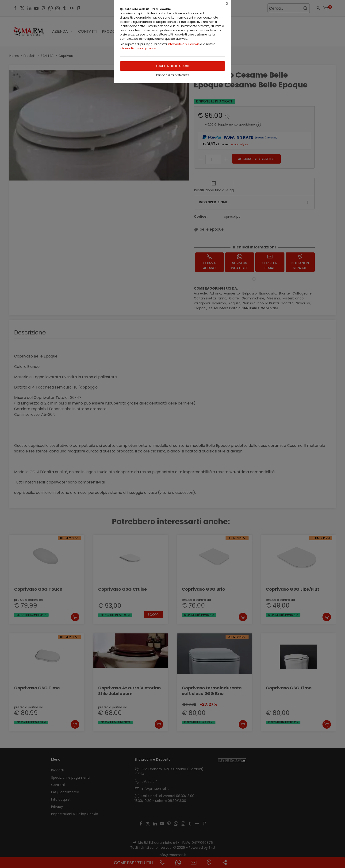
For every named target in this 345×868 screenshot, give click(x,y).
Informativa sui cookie (183, 44)
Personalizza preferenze (172, 75)
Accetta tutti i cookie (172, 66)
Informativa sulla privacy (138, 48)
